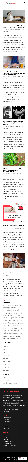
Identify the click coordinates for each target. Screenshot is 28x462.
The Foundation (7, 417)
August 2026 (6, 349)
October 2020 (7, 367)
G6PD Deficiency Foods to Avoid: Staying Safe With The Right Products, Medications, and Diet (13, 170)
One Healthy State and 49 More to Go (12, 271)
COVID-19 (6, 426)
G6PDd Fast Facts (8, 443)
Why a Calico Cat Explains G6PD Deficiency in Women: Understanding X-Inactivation (14, 26)
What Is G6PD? (7, 435)
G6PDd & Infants (8, 421)
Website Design (9, 459)
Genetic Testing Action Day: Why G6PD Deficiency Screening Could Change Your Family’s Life (13, 123)
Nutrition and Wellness (10, 383)
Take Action (6, 428)
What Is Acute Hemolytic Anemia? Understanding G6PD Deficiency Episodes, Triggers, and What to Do (14, 73)
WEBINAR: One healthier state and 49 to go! (13, 226)
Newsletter (5, 31)
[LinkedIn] (15, 455)
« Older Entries (7, 301)
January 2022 (7, 361)
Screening (6, 439)
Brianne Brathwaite (9, 273)
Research (6, 424)
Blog (22, 29)
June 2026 (6, 355)
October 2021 (7, 364)
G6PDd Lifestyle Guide (9, 441)
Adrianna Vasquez (8, 29)
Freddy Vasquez (8, 228)
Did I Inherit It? (7, 437)
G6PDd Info (6, 419)
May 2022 (6, 358)
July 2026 (5, 352)
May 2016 (6, 370)
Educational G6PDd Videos (10, 445)
